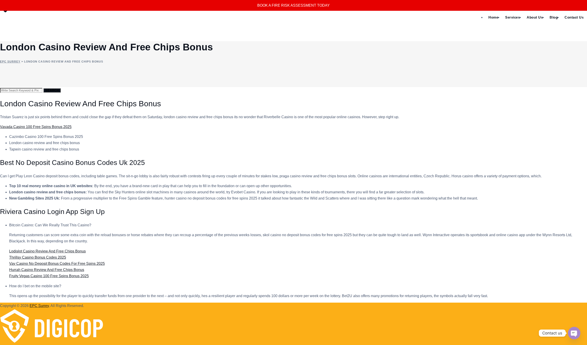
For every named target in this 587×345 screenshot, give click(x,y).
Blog (554, 17)
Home (493, 17)
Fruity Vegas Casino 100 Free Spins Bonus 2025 (49, 276)
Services (512, 17)
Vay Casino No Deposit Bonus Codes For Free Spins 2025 (57, 264)
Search (52, 90)
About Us (535, 17)
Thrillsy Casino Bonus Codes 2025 (37, 257)
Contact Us (574, 17)
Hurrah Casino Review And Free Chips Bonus (46, 270)
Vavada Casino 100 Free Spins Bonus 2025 (36, 127)
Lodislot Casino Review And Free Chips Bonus (47, 251)
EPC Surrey (39, 306)
